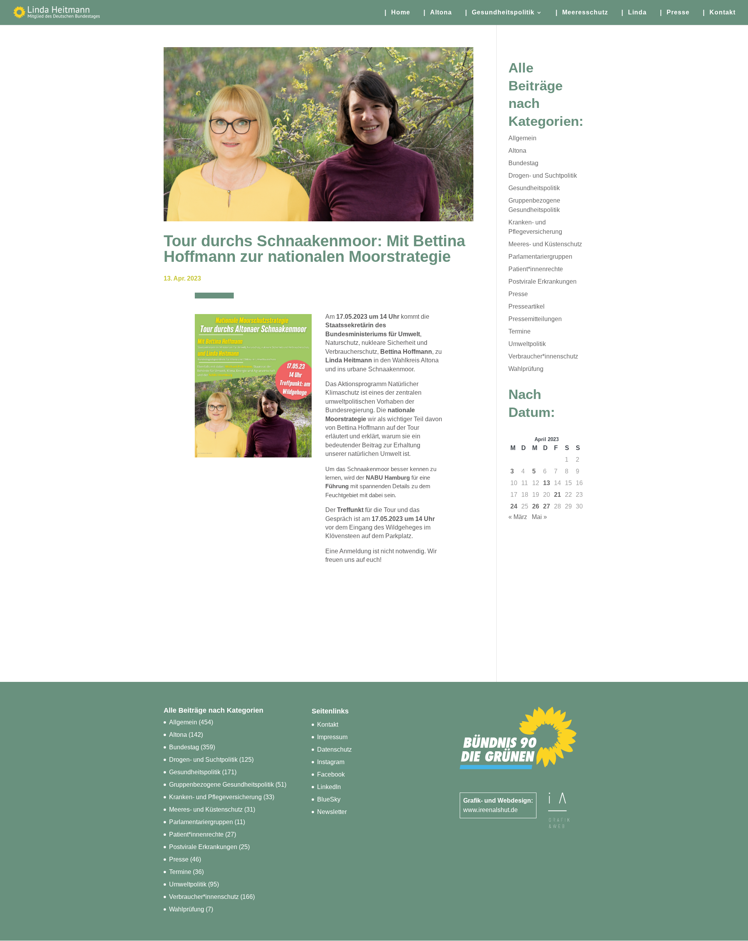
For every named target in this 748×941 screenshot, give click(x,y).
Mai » (539, 517)
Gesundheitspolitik (534, 188)
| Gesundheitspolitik (500, 13)
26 (535, 506)
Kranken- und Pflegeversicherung (215, 797)
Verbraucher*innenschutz (543, 356)
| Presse (675, 13)
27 (546, 506)
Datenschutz (334, 749)
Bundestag (523, 163)
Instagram (330, 762)
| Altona (437, 13)
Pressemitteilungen (535, 319)
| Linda (634, 13)
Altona (517, 150)
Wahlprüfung (525, 368)
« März (517, 517)
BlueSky (328, 799)
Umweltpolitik (527, 344)
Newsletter (332, 812)
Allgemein (522, 138)
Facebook (331, 774)
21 (557, 494)
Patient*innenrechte (535, 269)
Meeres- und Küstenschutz (545, 244)
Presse (518, 294)
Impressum (332, 737)
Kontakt (327, 724)
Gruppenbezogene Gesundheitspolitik (221, 784)
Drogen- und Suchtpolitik (542, 175)
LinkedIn (329, 787)
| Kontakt (719, 13)
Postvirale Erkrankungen (542, 281)
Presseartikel (526, 306)
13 (546, 483)
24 (513, 506)
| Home (397, 13)
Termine (519, 331)
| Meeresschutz (582, 13)
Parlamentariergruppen (540, 256)
